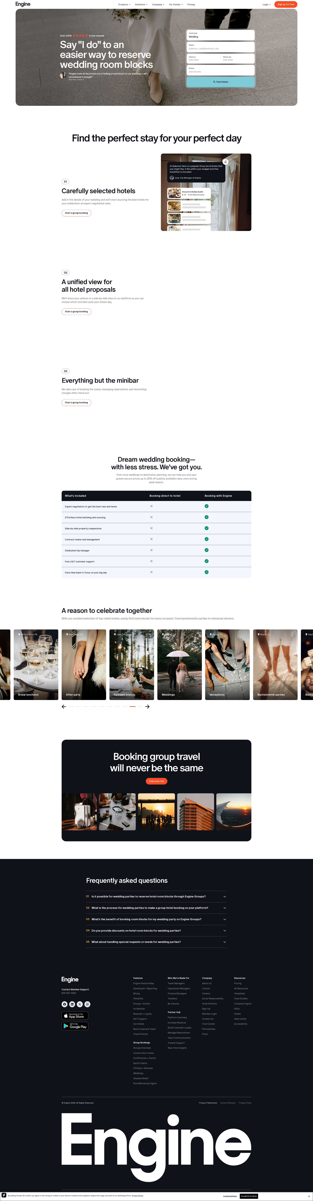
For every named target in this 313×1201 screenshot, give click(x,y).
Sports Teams (140, 1063)
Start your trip (156, 781)
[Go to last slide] (64, 706)
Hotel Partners (209, 1003)
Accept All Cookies (249, 1196)
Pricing (191, 4)
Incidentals (139, 1008)
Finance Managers (177, 993)
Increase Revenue (177, 1022)
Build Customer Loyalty (179, 1027)
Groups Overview (142, 1048)
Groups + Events (141, 1003)
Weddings (138, 1073)
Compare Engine (242, 1003)
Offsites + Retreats (143, 1068)
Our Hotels (138, 1024)
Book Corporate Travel (144, 1029)
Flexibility (138, 998)
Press (205, 1034)
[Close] (309, 1196)
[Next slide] (147, 706)
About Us (207, 983)
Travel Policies (140, 1034)
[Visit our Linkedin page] (72, 1004)
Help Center (240, 1019)
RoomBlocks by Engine (145, 1083)
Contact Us (208, 1019)
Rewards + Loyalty (142, 1014)
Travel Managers (176, 983)
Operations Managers (179, 988)
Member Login (209, 1014)
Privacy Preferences (208, 1103)
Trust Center (208, 1024)
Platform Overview (177, 1017)
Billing (136, 993)
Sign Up (206, 1008)
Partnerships (208, 1029)
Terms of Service (227, 1103)
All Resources (241, 988)
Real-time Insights (177, 1048)
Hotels (237, 1014)
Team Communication (179, 1038)
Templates (239, 993)
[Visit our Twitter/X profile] (80, 1004)
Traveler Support (176, 1043)
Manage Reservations (179, 1032)
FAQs (237, 1008)
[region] (156, 1196)
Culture (206, 988)
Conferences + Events (144, 1058)
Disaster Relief (140, 1078)
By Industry (173, 1003)
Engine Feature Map (143, 983)
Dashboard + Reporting (145, 988)
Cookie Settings (230, 1196)
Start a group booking (76, 213)
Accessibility (240, 1024)
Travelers (172, 998)
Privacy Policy (245, 1103)
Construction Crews (143, 1053)
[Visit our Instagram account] (87, 1004)
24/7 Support (140, 1019)
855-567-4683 (69, 993)
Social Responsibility (212, 998)
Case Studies (241, 998)
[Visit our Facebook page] (65, 1004)
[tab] (71, 706)
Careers (206, 993)
